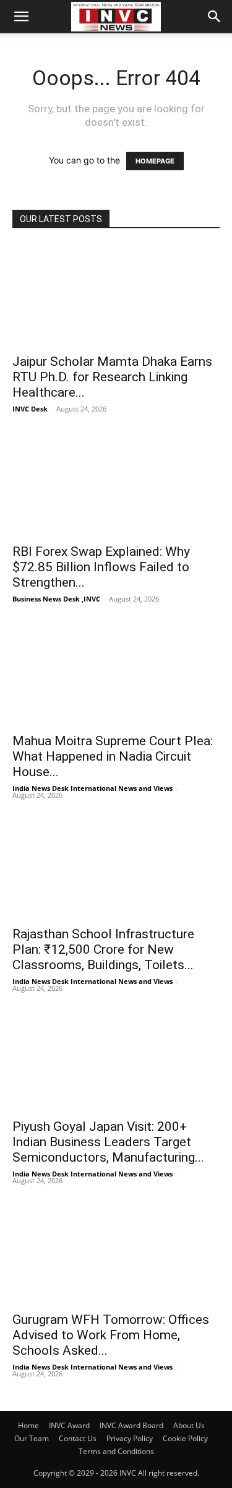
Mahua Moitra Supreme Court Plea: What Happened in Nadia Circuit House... (112, 756)
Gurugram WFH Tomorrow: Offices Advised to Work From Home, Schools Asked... (110, 1335)
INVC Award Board (131, 1425)
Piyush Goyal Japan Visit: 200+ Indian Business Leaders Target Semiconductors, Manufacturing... (108, 1142)
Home (28, 1425)
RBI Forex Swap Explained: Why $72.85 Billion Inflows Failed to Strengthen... (101, 567)
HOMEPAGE (154, 161)
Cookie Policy (185, 1438)
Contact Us (78, 1438)
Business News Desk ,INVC (56, 598)
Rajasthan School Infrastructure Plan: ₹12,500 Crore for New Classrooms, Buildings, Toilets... (103, 949)
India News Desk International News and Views (92, 788)
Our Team (31, 1438)
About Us (189, 1425)
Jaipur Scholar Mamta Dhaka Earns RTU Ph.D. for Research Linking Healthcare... (112, 377)
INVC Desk (30, 408)
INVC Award (69, 1425)
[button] (21, 16)
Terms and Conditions (116, 1451)
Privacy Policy (129, 1438)
